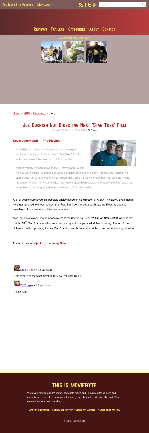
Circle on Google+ (86, 409)
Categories (77, 29)
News (29, 243)
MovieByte (74, 18)
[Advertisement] (74, 85)
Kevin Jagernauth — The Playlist (37, 140)
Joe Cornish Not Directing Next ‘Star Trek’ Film (74, 125)
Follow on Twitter (62, 409)
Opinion (39, 243)
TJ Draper (92, 129)
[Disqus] (74, 308)
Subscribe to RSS (110, 409)
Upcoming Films (56, 243)
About (94, 29)
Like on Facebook (39, 409)
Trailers (58, 29)
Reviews (40, 29)
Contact (108, 29)
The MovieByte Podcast (18, 4)
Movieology (44, 4)
